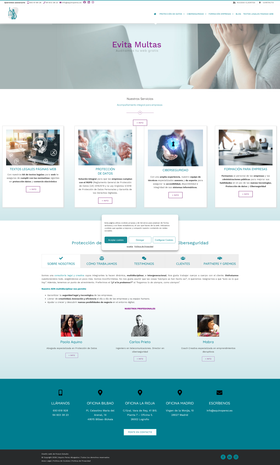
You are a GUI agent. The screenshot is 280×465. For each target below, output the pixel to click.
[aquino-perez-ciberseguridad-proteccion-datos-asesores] (175, 130)
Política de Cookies (62, 461)
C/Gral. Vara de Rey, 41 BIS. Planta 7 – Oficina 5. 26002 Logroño (140, 415)
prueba (130, 246)
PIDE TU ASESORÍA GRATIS (137, 58)
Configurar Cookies (164, 240)
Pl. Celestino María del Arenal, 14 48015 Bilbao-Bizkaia (100, 415)
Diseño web (47, 454)
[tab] (61, 261)
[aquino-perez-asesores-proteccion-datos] (105, 130)
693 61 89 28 (35, 2)
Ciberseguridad (192, 242)
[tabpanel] (140, 320)
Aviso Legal (47, 461)
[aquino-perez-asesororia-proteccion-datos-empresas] (33, 130)
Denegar (140, 240)
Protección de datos (93, 242)
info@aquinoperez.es (72, 2)
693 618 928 (60, 410)
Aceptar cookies (116, 240)
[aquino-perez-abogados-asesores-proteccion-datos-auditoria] (246, 130)
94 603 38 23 (52, 2)
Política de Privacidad (143, 246)
